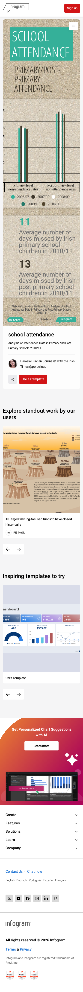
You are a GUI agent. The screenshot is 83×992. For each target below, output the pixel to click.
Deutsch (21, 880)
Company (13, 848)
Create (11, 815)
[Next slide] (18, 549)
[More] (73, 26)
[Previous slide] (8, 549)
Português (35, 880)
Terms (11, 949)
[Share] (12, 379)
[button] (21, 197)
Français (60, 880)
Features (13, 823)
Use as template (33, 379)
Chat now (34, 871)
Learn (10, 839)
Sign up (72, 8)
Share (16, 319)
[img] (19, 155)
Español (48, 880)
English (10, 880)
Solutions (13, 831)
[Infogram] (16, 8)
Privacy (26, 949)
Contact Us (14, 871)
